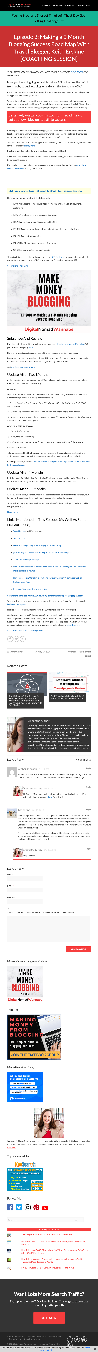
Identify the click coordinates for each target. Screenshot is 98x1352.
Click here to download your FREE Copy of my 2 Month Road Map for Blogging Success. (45, 595)
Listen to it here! (74, 625)
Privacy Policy (54, 1336)
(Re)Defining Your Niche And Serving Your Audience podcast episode (43, 552)
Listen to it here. (14, 512)
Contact (38, 1339)
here (31, 347)
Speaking (28, 1339)
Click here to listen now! (17, 266)
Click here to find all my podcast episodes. (25, 630)
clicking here (29, 145)
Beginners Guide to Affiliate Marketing (30, 589)
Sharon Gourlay (16, 651)
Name (10, 874)
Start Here (43, 5)
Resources (83, 5)
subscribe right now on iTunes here (70, 344)
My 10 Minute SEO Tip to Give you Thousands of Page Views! (48, 1267)
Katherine (24, 810)
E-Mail (10, 886)
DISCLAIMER (77, 72)
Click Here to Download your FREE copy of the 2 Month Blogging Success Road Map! (45, 191)
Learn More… (58, 5)
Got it (50, 1350)
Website (11, 897)
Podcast (71, 5)
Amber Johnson (27, 769)
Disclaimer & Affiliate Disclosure (30, 1336)
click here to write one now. (23, 367)
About (10, 1336)
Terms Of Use (15, 1339)
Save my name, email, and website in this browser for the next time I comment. (41, 912)
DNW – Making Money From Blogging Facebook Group (37, 545)
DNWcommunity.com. (17, 604)
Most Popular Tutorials (49, 1229)
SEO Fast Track (58, 257)
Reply (88, 768)
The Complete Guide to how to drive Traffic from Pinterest (46, 1234)
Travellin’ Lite (19, 531)
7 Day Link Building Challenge (26, 559)
